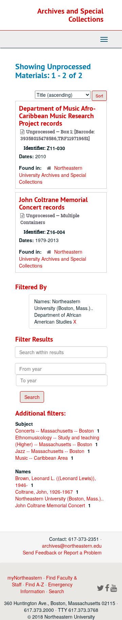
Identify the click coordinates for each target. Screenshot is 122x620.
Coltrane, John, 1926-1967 (44, 491)
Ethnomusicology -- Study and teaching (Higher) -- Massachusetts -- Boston (57, 441)
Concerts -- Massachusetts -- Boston (55, 430)
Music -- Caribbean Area (42, 457)
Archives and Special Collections (70, 15)
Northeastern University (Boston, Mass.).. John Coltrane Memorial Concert (59, 502)
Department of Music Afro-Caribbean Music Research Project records (57, 116)
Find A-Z (34, 584)
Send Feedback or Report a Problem (62, 552)
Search (56, 591)
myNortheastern (24, 577)
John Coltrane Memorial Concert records (53, 203)
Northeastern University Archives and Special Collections (52, 174)
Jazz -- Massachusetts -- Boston (50, 451)
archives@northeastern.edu (72, 545)
